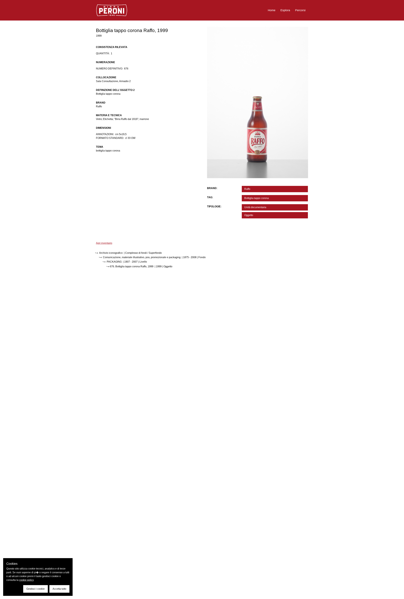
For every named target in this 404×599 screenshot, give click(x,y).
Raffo (247, 189)
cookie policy (26, 580)
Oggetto (248, 215)
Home (271, 10)
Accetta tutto (59, 588)
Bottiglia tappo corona (256, 198)
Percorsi (300, 10)
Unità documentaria (255, 207)
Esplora (285, 10)
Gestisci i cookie (35, 588)
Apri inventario (104, 243)
